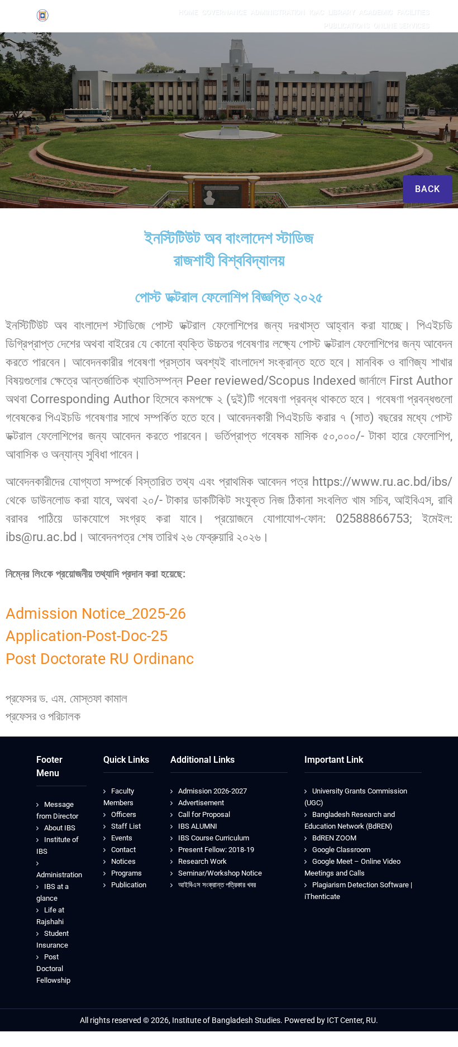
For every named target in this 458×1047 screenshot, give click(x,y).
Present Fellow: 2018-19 (216, 849)
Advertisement (201, 803)
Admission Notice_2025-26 (96, 614)
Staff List (126, 826)
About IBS (59, 828)
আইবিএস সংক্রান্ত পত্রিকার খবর (217, 885)
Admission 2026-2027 (212, 791)
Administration (59, 875)
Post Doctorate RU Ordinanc (100, 659)
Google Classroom (341, 849)
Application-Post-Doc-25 (87, 636)
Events (121, 838)
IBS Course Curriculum (213, 838)
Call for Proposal (204, 814)
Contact (123, 849)
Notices (123, 861)
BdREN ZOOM (334, 838)
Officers (123, 814)
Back (427, 189)
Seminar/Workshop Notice (220, 873)
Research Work (202, 861)
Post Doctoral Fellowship (53, 968)
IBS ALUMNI (197, 826)
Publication (128, 885)
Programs (126, 873)
